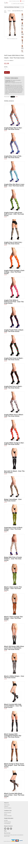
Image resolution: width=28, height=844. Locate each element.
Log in (10, 1)
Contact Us (6, 806)
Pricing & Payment (7, 812)
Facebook (8, 829)
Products (9, 10)
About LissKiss (7, 804)
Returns (5, 814)
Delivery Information (8, 815)
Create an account (16, 1)
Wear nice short (7, 833)
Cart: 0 (23, 1)
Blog (5, 831)
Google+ (11, 829)
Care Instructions (7, 823)
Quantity (5, 66)
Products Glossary (7, 821)
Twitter (5, 829)
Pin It (16, 96)
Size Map (6, 820)
